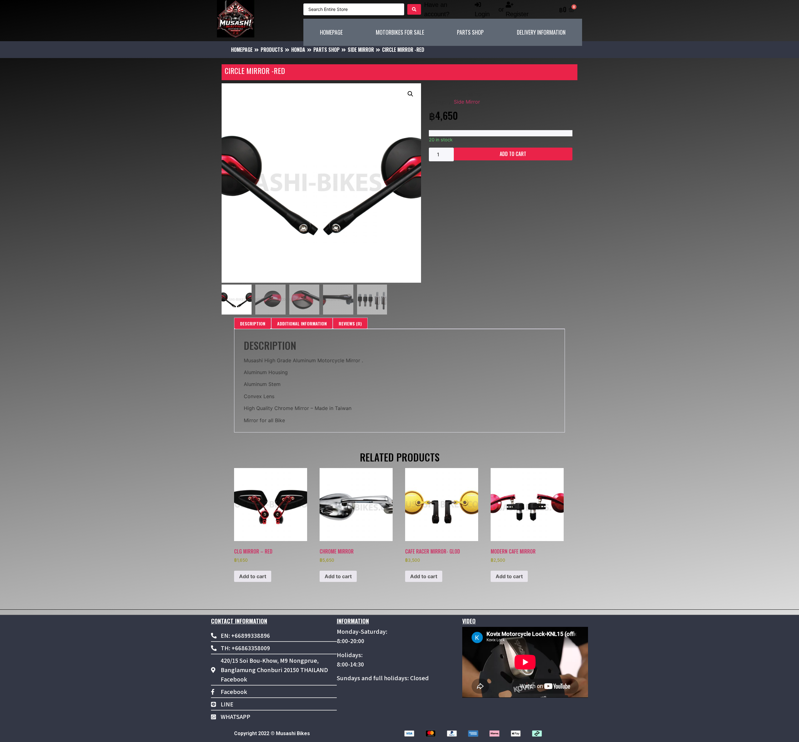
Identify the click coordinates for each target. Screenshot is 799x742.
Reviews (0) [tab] (350, 323)
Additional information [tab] (302, 323)
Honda (298, 49)
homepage (241, 49)
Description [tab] (252, 323)
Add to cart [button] (252, 576)
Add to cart (513, 154)
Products (272, 49)
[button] (410, 94)
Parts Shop (326, 49)
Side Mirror (361, 49)
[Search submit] (414, 9)
